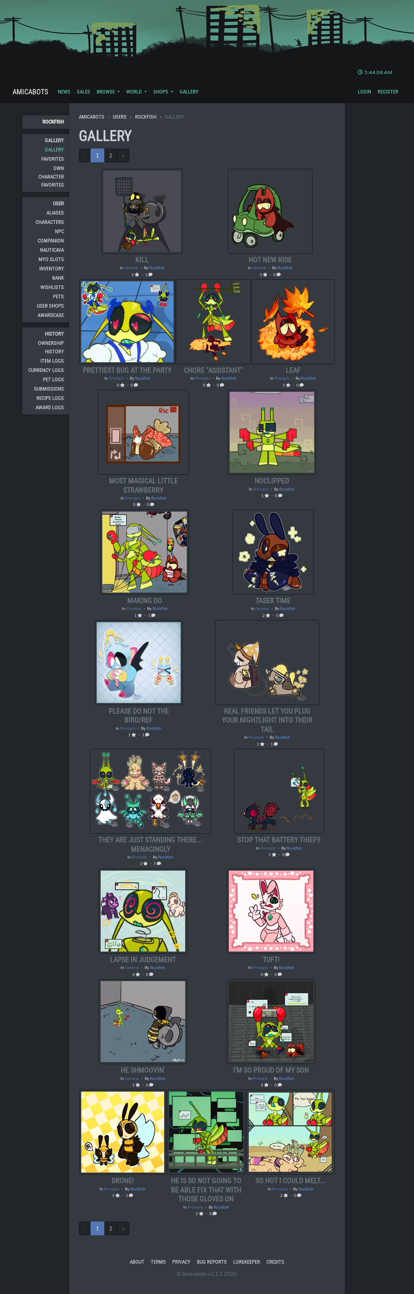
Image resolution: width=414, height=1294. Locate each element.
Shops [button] (161, 92)
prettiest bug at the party (127, 370)
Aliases (55, 213)
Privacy (181, 1262)
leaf (293, 370)
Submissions (49, 389)
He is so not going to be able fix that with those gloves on (206, 1189)
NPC (59, 231)
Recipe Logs (50, 398)
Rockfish (53, 122)
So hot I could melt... (291, 1180)
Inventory (51, 269)
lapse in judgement (143, 959)
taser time (273, 600)
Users (120, 117)
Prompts (116, 378)
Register (388, 92)
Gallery (189, 92)
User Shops (50, 306)
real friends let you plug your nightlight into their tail (267, 720)
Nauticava (52, 250)
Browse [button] (106, 92)
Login (364, 92)
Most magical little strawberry (143, 485)
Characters (50, 222)
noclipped (272, 480)
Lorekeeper (246, 1262)
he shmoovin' (143, 1070)
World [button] (134, 92)
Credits (275, 1262)
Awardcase (51, 315)
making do (144, 600)
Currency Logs (46, 370)
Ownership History (51, 347)
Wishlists (52, 287)
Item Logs (52, 361)
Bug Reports (212, 1262)
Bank (58, 278)
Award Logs (50, 407)
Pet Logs (53, 379)
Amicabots (30, 91)
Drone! (123, 1180)
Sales (83, 92)
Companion (51, 241)
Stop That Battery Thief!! (278, 839)
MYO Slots (51, 259)
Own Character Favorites (51, 176)
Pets (58, 296)
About (137, 1262)
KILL (142, 259)
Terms (158, 1262)
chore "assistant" (213, 370)
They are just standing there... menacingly (150, 844)
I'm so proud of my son (271, 1070)
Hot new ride (270, 259)
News (64, 92)
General (131, 267)
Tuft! (271, 959)
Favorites (52, 159)
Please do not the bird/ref (139, 715)
